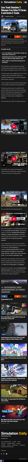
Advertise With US (11, 443)
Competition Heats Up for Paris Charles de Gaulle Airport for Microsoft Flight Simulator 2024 (14, 57)
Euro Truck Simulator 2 (10, 287)
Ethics (19, 441)
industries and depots (10, 251)
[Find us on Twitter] (3, 454)
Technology (22, 445)
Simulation (21, 289)
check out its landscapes (10, 264)
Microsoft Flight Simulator (8, 289)
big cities (7, 253)
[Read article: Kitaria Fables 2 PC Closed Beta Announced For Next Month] (14, 350)
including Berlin (16, 232)
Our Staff (14, 441)
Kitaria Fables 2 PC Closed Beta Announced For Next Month (13, 61)
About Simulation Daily (6, 441)
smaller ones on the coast (17, 253)
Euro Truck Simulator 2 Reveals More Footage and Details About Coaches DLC (14, 53)
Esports (9, 445)
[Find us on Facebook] (1, 454)
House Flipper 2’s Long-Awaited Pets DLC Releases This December (13, 400)
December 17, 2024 (21, 16)
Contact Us (3, 443)
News (3, 18)
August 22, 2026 (5, 320)
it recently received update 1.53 (13, 230)
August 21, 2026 (5, 341)
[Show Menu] (2, 2)
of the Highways (13, 247)
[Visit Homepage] (13, 2)
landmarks (21, 264)
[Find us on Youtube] (6, 454)
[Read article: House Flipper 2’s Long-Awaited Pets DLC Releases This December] (14, 391)
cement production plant (12, 249)
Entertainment (15, 445)
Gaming (19, 287)
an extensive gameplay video (14, 255)
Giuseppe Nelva (9, 16)
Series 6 (3, 98)
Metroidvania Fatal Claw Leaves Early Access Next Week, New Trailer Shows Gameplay (13, 420)
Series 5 (19, 96)
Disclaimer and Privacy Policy (7, 446)
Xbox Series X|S (5, 292)
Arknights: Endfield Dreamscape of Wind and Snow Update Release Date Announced (13, 379)
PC (16, 289)
